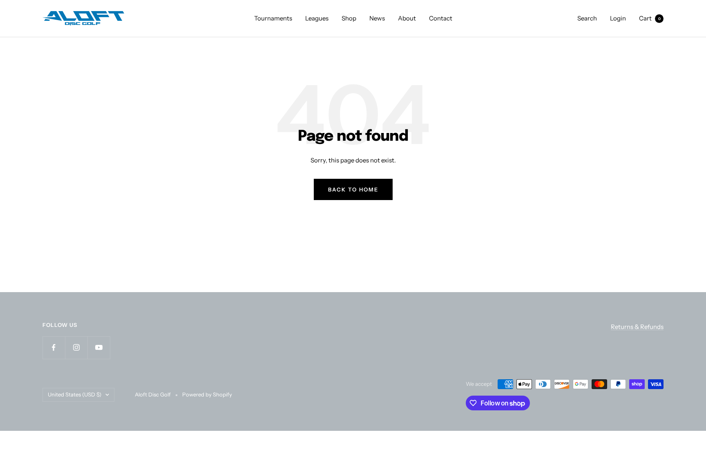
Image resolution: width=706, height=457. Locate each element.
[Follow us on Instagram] (76, 347)
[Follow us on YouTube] (98, 347)
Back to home (353, 189)
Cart (650, 18)
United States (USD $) (74, 394)
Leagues (316, 18)
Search (587, 18)
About (407, 18)
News (377, 18)
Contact (440, 18)
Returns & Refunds (637, 327)
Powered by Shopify (207, 394)
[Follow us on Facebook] (53, 347)
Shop (349, 18)
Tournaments (273, 18)
